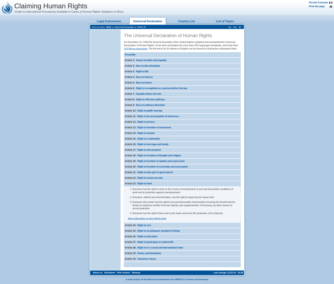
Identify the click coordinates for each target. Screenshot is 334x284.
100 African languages (135, 48)
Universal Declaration (147, 21)
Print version (123, 272)
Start (108, 27)
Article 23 (141, 27)
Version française (318, 2)
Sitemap (136, 272)
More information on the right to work (147, 218)
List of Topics (225, 21)
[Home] (7, 7)
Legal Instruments (109, 21)
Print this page (317, 6)
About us (97, 272)
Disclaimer (109, 272)
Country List (186, 21)
